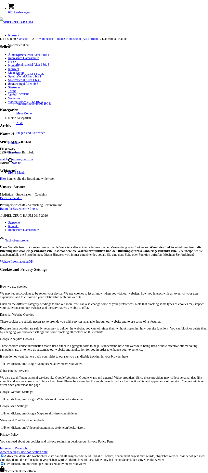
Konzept (13, 69)
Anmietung (15, 54)
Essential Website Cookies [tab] (17, 314)
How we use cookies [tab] (13, 286)
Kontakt (13, 65)
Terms (12, 91)
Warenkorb (15, 98)
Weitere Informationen (14, 261)
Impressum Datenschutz (23, 58)
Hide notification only (34, 452)
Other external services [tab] (14, 370)
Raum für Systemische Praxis (19, 208)
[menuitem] (108, 222)
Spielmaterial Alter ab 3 (23, 83)
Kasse (12, 61)
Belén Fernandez (11, 198)
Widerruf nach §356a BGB (25, 102)
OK (31, 261)
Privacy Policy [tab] (9, 434)
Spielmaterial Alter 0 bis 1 (24, 76)
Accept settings (10, 452)
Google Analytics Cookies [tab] (17, 339)
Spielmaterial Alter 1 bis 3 (24, 80)
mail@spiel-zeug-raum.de (16, 159)
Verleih (12, 94)
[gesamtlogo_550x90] (16, 22)
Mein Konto (16, 72)
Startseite (14, 87)
